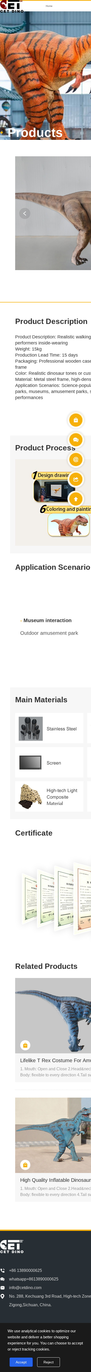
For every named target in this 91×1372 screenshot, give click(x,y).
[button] (24, 213)
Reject (48, 1362)
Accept (21, 1362)
